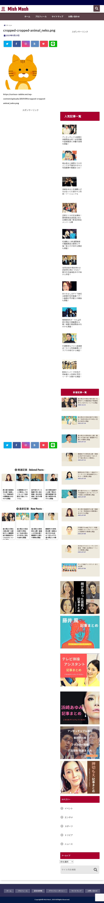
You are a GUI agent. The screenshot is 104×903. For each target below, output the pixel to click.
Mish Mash (18, 9)
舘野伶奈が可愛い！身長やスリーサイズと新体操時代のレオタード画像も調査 (88, 474)
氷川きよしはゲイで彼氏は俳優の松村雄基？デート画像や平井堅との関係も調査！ (72, 297)
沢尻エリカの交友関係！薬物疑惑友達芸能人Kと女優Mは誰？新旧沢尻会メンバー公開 (72, 218)
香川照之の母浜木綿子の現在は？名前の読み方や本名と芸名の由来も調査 (88, 419)
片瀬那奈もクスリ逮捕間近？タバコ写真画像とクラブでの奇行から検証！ (72, 348)
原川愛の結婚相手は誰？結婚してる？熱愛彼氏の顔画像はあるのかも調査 (88, 511)
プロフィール (41, 16)
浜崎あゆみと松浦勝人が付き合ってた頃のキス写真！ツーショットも (72, 191)
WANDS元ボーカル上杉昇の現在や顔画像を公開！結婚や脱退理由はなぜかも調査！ (72, 323)
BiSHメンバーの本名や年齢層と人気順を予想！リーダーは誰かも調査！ (72, 374)
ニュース (69, 844)
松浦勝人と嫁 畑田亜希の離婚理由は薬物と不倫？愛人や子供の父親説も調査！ (72, 245)
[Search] (95, 870)
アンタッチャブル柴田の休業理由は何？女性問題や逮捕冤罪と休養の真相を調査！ (72, 140)
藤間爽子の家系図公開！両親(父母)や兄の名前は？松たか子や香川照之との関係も (88, 456)
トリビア (69, 835)
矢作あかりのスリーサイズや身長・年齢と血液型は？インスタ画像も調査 (88, 548)
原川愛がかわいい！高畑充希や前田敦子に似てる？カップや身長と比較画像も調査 (88, 493)
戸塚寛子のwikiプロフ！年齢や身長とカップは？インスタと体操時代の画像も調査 (88, 529)
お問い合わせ (74, 16)
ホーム (27, 16)
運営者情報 (38, 891)
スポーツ (69, 826)
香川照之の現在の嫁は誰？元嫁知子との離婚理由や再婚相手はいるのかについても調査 (88, 401)
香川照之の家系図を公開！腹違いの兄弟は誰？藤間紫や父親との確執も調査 (88, 437)
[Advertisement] (17, 159)
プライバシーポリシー (57, 891)
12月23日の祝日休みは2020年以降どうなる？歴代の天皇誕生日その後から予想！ (72, 271)
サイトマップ (57, 16)
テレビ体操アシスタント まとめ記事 (88, 565)
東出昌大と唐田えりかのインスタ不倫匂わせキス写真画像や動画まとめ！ (72, 165)
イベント (69, 808)
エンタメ (69, 817)
